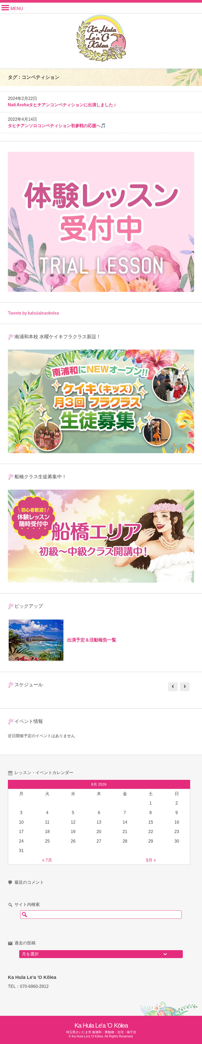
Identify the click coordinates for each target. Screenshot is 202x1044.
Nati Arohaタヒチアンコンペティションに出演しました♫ (62, 105)
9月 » (151, 860)
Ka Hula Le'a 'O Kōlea (101, 1025)
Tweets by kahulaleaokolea (33, 313)
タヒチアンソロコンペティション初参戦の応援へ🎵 (57, 125)
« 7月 (47, 860)
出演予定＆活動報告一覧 (91, 639)
